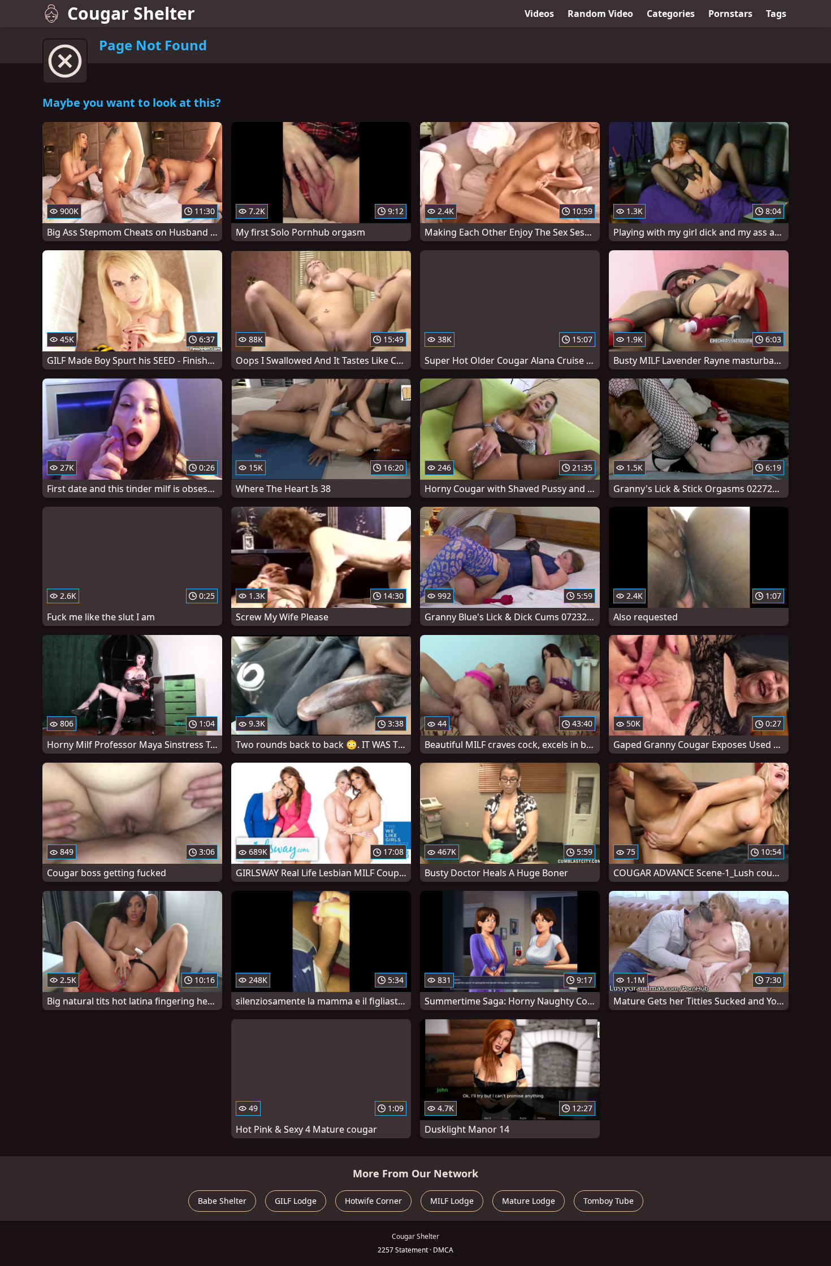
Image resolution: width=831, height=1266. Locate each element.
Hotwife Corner (373, 1200)
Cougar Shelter (131, 13)
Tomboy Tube (608, 1200)
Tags (776, 13)
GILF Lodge (296, 1200)
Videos (539, 13)
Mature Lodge (528, 1200)
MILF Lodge (452, 1200)
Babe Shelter (222, 1200)
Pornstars (730, 13)
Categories (671, 13)
